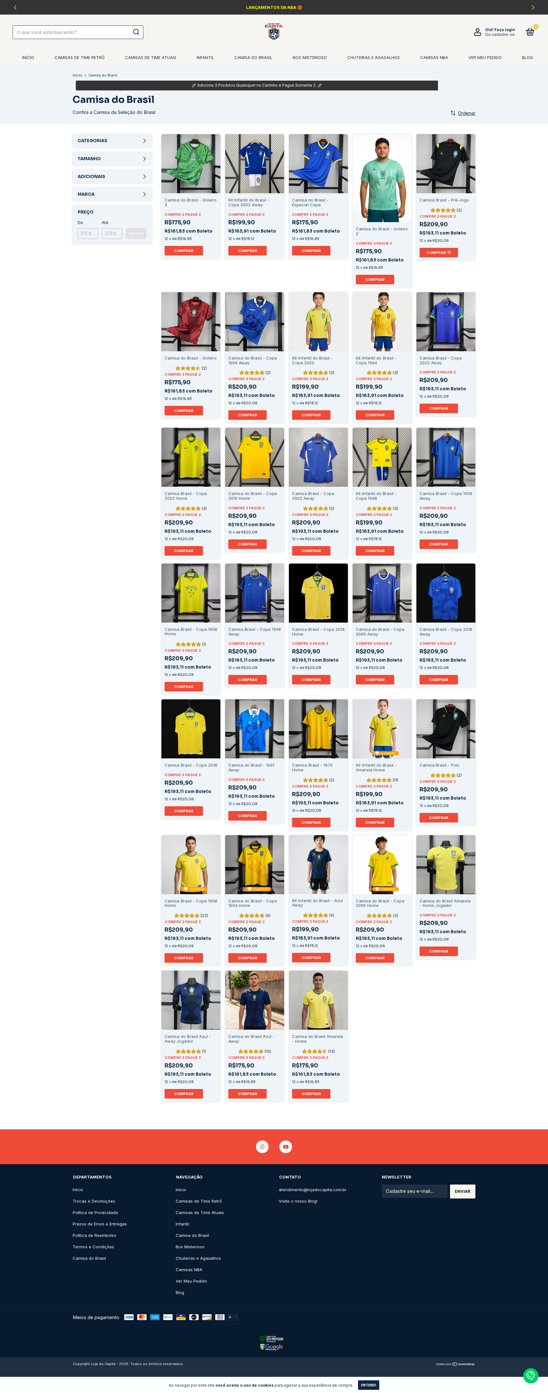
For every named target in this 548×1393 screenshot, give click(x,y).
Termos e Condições (93, 1246)
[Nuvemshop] (455, 1365)
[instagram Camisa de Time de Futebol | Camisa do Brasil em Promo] (262, 1146)
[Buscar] (136, 32)
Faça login (504, 29)
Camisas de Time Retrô (80, 57)
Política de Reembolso (94, 1235)
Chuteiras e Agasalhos (373, 57)
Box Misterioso (310, 57)
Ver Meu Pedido (485, 57)
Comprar (183, 250)
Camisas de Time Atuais (150, 57)
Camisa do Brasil (253, 57)
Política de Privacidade (95, 1212)
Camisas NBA (434, 57)
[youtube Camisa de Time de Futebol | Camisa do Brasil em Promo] (285, 1146)
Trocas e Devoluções (94, 1201)
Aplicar (136, 233)
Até (105, 222)
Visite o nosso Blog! (298, 1201)
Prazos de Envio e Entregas (100, 1223)
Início (28, 57)
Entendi (368, 1385)
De (80, 222)
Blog (527, 57)
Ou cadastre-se (500, 34)
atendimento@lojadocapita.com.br (313, 1189)
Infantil (205, 57)
